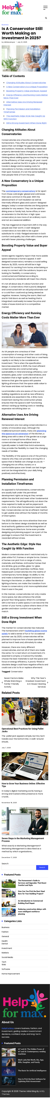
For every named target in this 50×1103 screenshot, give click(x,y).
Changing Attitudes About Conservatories (26, 82)
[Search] (46, 18)
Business (5, 25)
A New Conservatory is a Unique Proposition (27, 86)
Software (6, 969)
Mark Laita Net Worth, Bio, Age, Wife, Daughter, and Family (31, 1061)
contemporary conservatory (20, 191)
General (5, 936)
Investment (7, 948)
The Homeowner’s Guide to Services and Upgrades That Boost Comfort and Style (32, 882)
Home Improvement (11, 973)
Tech (4, 962)
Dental (5, 943)
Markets (5, 952)
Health (5, 941)
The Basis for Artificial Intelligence (32, 1071)
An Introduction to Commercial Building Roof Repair (30, 902)
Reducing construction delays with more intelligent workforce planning (32, 911)
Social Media (7, 957)
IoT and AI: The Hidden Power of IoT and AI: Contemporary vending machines (32, 1051)
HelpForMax (8, 1028)
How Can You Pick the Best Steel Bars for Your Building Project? (31, 892)
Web (4, 964)
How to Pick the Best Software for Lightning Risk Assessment (32, 1080)
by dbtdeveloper (8, 42)
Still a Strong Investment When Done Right (26, 123)
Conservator (17, 671)
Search (5, 863)
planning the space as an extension (24, 432)
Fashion (5, 932)
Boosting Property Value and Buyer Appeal (26, 90)
